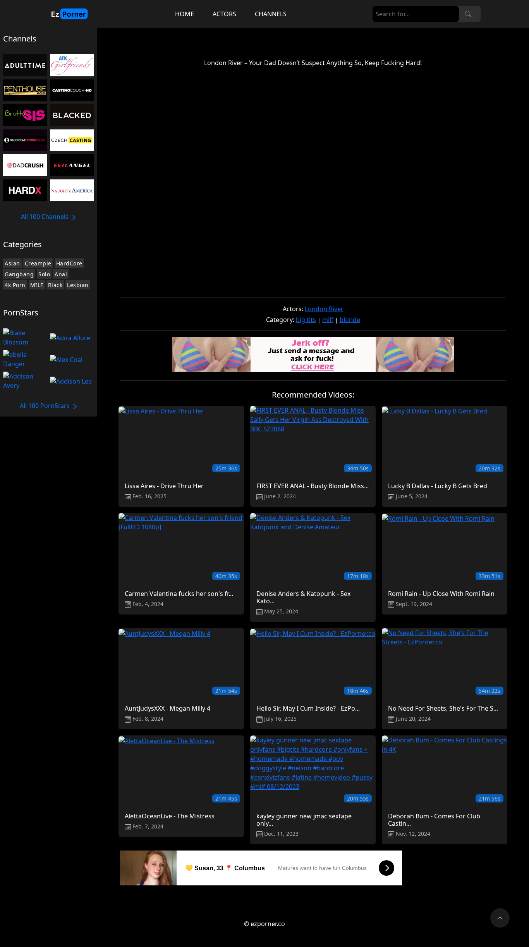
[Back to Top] (500, 918)
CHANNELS (271, 14)
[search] (468, 14)
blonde (350, 319)
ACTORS (224, 14)
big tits (306, 319)
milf (327, 319)
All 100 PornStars (45, 405)
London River (324, 309)
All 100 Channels (45, 216)
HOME (184, 14)
